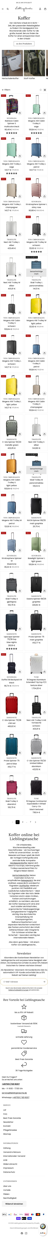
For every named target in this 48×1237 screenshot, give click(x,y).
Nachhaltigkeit (10, 1198)
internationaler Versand (14, 1156)
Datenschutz (9, 1172)
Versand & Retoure (12, 1152)
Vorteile (6, 1190)
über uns (7, 1186)
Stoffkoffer (24, 885)
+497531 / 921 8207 (20, 1097)
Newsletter (8, 1122)
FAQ (5, 1114)
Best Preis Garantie (12, 1118)
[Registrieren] (44, 981)
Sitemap (7, 1134)
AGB (5, 1160)
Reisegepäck (27, 880)
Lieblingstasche (19, 1223)
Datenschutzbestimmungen (19, 990)
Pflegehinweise (10, 1130)
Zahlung (6, 1148)
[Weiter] (35, 822)
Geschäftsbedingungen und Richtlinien (24, 1228)
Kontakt (7, 1126)
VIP (4, 1110)
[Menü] (2, 9)
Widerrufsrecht (10, 1164)
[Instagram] (26, 1233)
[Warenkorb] (45, 8)
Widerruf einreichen (14, 1204)
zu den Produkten (24, 43)
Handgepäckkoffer (18, 863)
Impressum (8, 1168)
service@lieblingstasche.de (14, 1093)
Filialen (6, 1194)
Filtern (7, 90)
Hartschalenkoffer (20, 875)
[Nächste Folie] (43, 65)
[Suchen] (7, 8)
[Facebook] (22, 1233)
